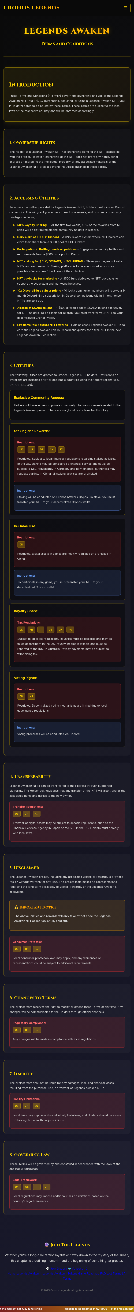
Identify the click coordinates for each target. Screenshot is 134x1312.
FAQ (103, 1273)
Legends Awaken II (29, 1273)
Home (12, 1273)
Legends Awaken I (54, 1273)
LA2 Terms (114, 1273)
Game (82, 1273)
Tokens (72, 1273)
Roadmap (93, 1273)
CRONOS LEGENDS (31, 8)
